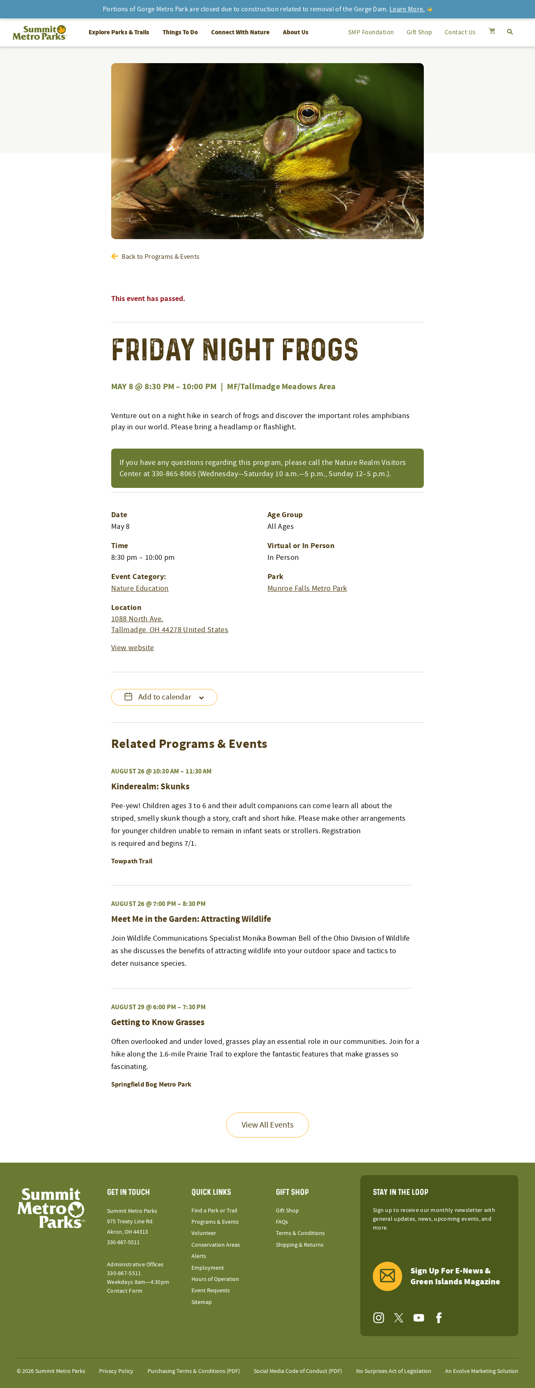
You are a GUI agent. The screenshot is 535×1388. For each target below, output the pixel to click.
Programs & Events (215, 1222)
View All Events (267, 1125)
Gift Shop (419, 32)
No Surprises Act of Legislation (393, 1371)
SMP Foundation (371, 32)
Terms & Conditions (300, 1233)
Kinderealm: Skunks (150, 787)
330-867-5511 (123, 1242)
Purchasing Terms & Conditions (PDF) (194, 1371)
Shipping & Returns (300, 1245)
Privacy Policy (116, 1371)
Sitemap (201, 1302)
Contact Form (125, 1291)
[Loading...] (491, 32)
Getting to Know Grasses (157, 1022)
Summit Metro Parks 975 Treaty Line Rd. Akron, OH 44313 (132, 1221)
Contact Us (460, 32)
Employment (207, 1268)
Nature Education (140, 588)
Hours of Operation (215, 1279)
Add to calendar (164, 697)
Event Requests (210, 1290)
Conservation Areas (215, 1245)
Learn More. (407, 9)
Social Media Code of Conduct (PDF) (298, 1371)
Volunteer (203, 1233)
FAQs (282, 1222)
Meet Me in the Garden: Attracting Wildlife (191, 919)
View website (132, 648)
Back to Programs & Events (160, 257)
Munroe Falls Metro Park (307, 588)
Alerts (198, 1256)
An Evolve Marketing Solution (481, 1371)
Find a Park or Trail (214, 1210)
